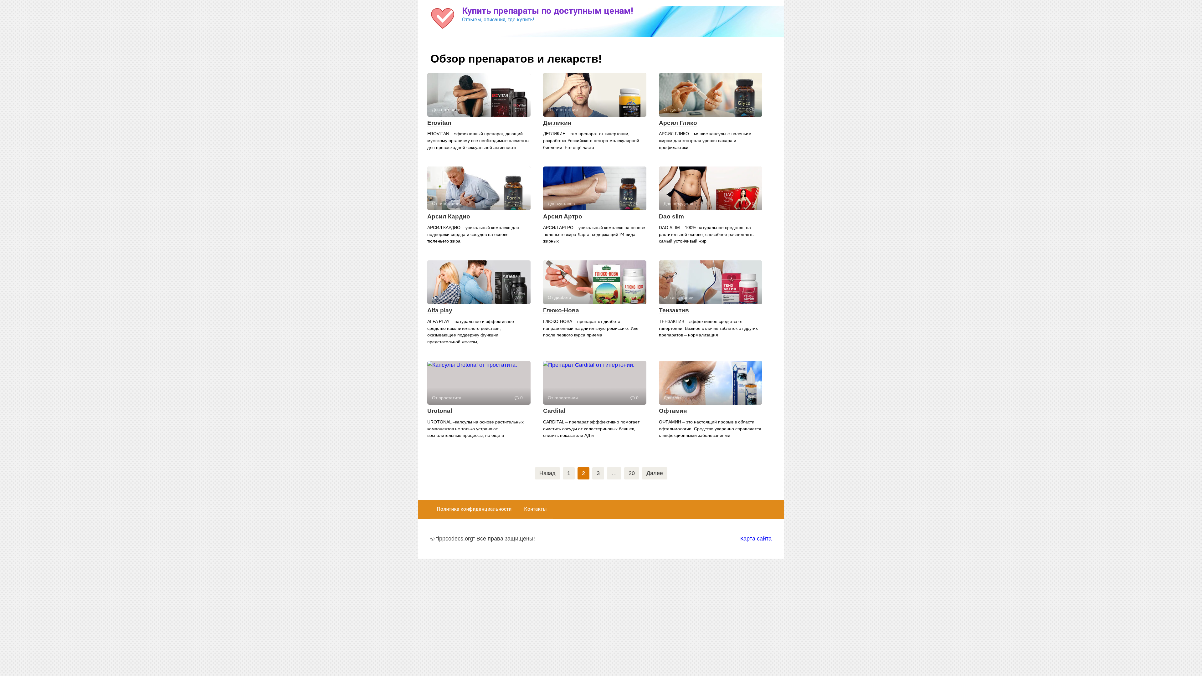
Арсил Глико (678, 123)
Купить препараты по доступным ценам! (547, 11)
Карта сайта (756, 538)
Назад (547, 473)
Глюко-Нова (561, 310)
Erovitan (439, 123)
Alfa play (439, 310)
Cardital (554, 410)
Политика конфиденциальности (474, 509)
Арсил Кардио (448, 216)
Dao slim (671, 216)
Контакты (535, 509)
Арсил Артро (562, 216)
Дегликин (557, 123)
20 (632, 473)
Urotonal (439, 410)
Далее (654, 473)
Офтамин (673, 410)
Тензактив (674, 310)
